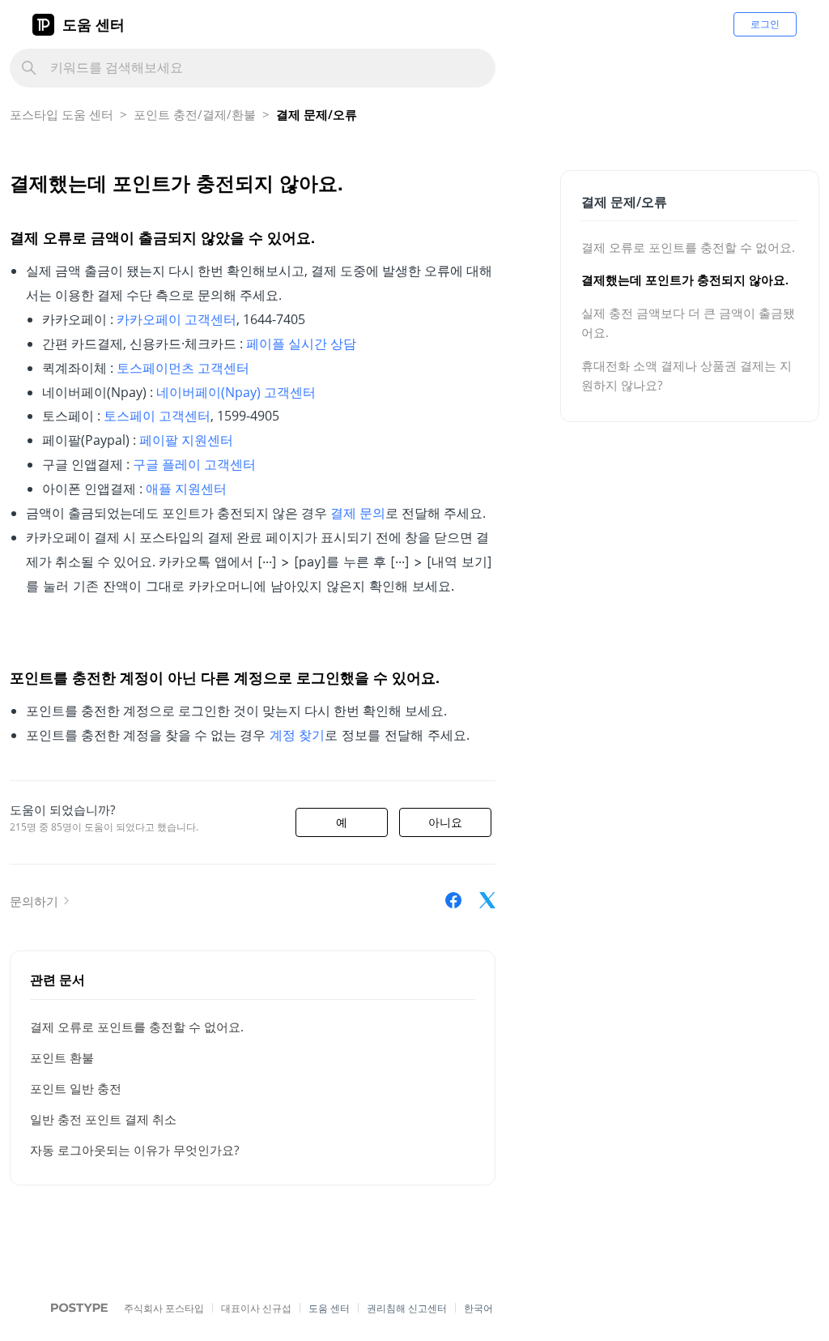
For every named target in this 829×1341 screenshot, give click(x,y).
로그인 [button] (765, 24)
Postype (71, 1309)
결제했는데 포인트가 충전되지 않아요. (685, 279)
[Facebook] (453, 900)
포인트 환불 (62, 1057)
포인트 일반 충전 (75, 1088)
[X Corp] (487, 900)
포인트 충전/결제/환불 (195, 114)
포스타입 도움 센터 (61, 114)
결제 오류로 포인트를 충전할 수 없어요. (137, 1027)
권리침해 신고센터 (407, 1308)
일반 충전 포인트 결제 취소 (103, 1119)
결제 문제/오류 (316, 114)
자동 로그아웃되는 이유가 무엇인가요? (134, 1150)
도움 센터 (93, 24)
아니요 (445, 822)
